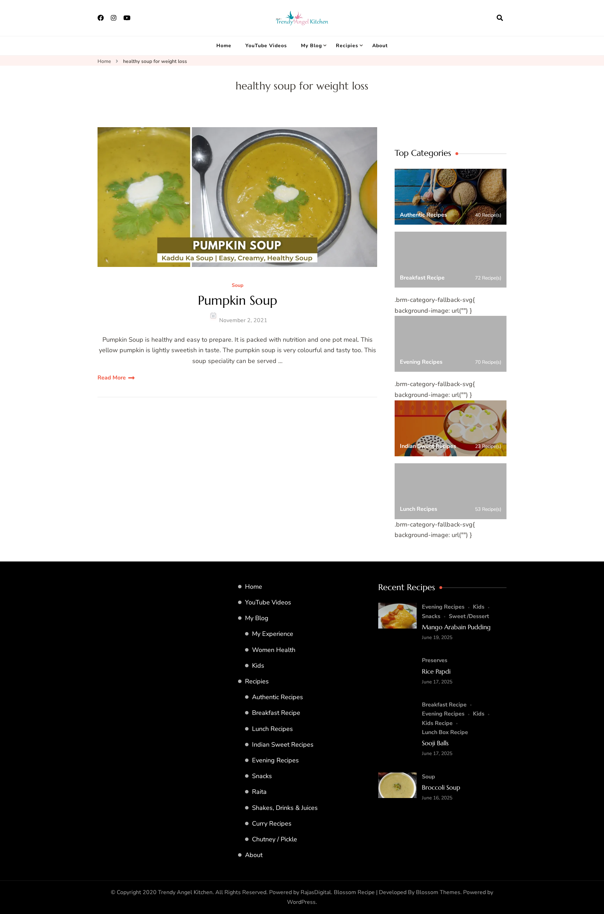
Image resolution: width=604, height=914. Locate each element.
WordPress (301, 902)
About (380, 45)
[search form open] (499, 17)
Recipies (347, 45)
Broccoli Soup (441, 787)
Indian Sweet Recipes (283, 744)
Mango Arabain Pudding (456, 627)
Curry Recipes (272, 823)
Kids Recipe (437, 723)
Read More (112, 378)
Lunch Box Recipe (445, 732)
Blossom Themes (438, 892)
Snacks (262, 776)
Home (223, 45)
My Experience (272, 634)
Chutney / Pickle (274, 839)
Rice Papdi (436, 671)
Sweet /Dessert (469, 616)
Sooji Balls (435, 743)
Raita (259, 792)
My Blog (311, 45)
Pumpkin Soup (237, 300)
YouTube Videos (266, 45)
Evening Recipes (275, 760)
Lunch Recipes (272, 729)
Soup (237, 285)
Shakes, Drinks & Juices (285, 808)
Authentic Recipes (277, 697)
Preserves (434, 660)
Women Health (273, 650)
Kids (258, 665)
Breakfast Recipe (276, 713)
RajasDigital (316, 892)
